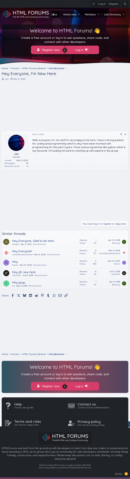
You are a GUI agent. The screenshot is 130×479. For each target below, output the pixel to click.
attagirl (15, 244)
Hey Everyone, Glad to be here (33, 241)
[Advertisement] (65, 105)
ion (13, 285)
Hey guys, (19, 282)
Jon (7, 79)
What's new (69, 14)
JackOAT (16, 275)
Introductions (39, 244)
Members (90, 14)
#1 (125, 134)
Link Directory (112, 14)
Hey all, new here (24, 272)
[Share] (121, 134)
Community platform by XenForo (65, 467)
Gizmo (15, 265)
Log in (79, 50)
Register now (50, 50)
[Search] (125, 4)
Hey (15, 261)
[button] (79, 14)
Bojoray (116, 243)
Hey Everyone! (22, 251)
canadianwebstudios (22, 254)
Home (118, 473)
